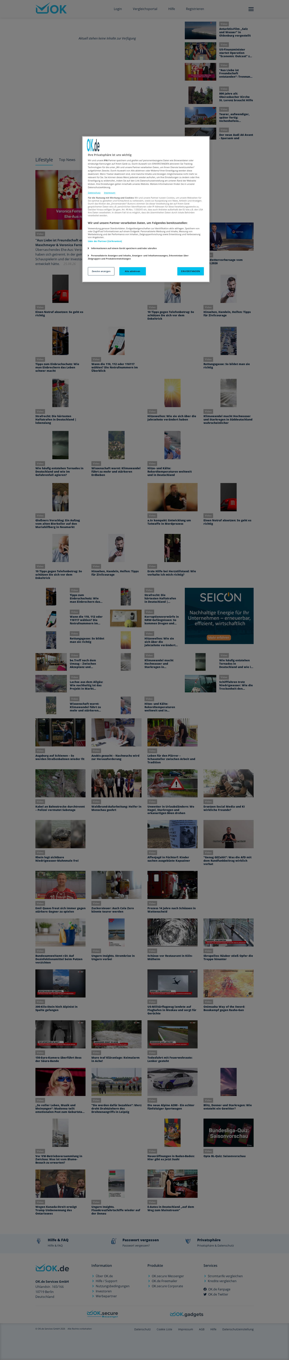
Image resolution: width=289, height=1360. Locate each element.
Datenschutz (94, 192)
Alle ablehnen (132, 271)
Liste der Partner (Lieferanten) (105, 241)
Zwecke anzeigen (101, 271)
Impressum (109, 192)
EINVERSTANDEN (190, 271)
